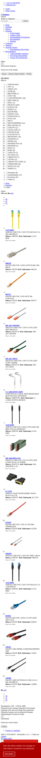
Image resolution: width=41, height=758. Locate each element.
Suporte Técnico (11, 47)
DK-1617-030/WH (12, 325)
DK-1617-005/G (11, 359)
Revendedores (10, 51)
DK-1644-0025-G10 (12, 458)
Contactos (9, 43)
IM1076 (8, 554)
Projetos (13, 41)
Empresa (8, 31)
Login (7, 9)
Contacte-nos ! (10, 5)
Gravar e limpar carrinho (16, 74)
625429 (8, 522)
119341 (8, 647)
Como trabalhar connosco (19, 54)
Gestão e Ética (15, 35)
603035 (8, 616)
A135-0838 (9, 230)
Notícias (8, 45)
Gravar (4, 74)
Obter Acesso (10, 11)
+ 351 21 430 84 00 (12, 3)
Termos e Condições (12, 731)
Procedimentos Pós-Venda (19, 49)
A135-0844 (9, 583)
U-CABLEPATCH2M (14, 392)
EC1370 (8, 491)
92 (6, 203)
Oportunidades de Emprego (20, 37)
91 (6, 201)
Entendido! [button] (9, 754)
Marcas (8, 29)
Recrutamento (15, 39)
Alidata (3, 736)
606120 (8, 263)
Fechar (29, 74)
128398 (8, 678)
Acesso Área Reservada (18, 58)
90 (6, 199)
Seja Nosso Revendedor (18, 56)
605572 (8, 294)
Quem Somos (15, 33)
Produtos (8, 27)
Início (7, 25)
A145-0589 (9, 425)
